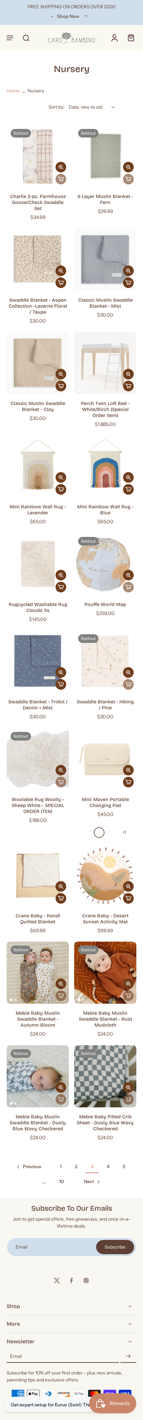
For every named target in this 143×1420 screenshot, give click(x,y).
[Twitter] (57, 1280)
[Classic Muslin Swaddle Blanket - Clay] (38, 363)
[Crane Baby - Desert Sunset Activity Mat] (105, 875)
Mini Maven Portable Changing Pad (105, 802)
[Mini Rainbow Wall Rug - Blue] (105, 466)
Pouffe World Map (105, 604)
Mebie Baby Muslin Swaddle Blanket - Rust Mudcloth (105, 1019)
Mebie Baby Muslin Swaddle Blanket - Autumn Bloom (38, 1019)
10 (61, 1181)
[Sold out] (61, 179)
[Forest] (111, 832)
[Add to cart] (61, 282)
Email (16, 1356)
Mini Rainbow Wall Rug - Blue (105, 510)
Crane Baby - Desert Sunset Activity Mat (105, 919)
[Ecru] (99, 832)
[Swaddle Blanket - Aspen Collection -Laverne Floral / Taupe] (38, 260)
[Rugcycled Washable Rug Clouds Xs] (38, 564)
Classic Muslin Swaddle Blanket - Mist (105, 303)
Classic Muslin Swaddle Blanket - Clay (38, 406)
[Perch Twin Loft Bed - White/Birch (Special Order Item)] (105, 363)
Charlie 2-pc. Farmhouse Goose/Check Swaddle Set (38, 202)
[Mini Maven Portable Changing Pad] (105, 759)
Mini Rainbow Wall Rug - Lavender (38, 510)
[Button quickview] (61, 167)
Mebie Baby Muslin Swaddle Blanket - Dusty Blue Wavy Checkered (38, 1123)
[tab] (11, 183)
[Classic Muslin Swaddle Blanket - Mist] (105, 260)
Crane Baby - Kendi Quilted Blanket (38, 919)
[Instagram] (86, 1280)
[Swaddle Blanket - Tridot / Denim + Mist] (38, 661)
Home (13, 90)
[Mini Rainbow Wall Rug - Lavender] (38, 466)
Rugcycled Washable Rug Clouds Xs (38, 607)
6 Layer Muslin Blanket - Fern (105, 199)
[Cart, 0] (129, 37)
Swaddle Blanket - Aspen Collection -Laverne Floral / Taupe (38, 306)
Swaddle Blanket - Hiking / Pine (105, 705)
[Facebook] (71, 1280)
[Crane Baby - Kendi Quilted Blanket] (38, 875)
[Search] (26, 37)
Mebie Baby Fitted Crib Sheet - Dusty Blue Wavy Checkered (105, 1123)
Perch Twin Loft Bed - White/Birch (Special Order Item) (105, 409)
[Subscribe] (128, 1356)
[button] (10, 37)
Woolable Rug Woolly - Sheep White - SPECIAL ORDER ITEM (38, 805)
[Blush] (86, 832)
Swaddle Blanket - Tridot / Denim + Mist (38, 705)
